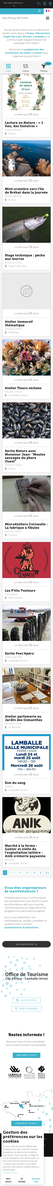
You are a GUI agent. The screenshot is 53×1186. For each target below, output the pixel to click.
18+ (27, 872)
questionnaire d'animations (21, 927)
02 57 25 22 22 (28, 1000)
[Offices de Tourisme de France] (41, 1072)
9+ (20, 872)
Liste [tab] (8, 71)
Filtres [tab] (43, 71)
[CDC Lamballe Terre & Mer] (15, 1072)
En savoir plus (10, 1172)
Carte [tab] (26, 71)
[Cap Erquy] (26, 976)
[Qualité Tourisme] (30, 1072)
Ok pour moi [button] (36, 1180)
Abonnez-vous (26, 1055)
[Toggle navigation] (48, 18)
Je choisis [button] (21, 1180)
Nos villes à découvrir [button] (13, 3)
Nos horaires (28, 1008)
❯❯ (47, 872)
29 (34, 872)
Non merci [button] (8, 1180)
